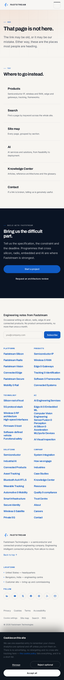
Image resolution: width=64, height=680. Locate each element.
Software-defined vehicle (13, 434)
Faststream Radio (13, 360)
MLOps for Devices (44, 433)
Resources (40, 486)
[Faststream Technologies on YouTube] (15, 596)
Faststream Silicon (14, 353)
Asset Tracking (12, 473)
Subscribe (52, 335)
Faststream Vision (13, 366)
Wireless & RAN (42, 360)
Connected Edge (13, 372)
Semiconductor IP (44, 353)
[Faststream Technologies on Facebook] (31, 596)
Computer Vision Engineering (43, 415)
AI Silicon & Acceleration (41, 428)
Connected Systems (45, 385)
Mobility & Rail (11, 385)
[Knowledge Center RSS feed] (47, 596)
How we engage (42, 461)
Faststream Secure (14, 379)
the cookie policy (28, 653)
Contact (38, 517)
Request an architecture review (32, 278)
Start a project (32, 269)
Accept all (32, 673)
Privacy (7, 610)
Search (35, 618)
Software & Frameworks (47, 379)
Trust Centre (41, 498)
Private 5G (9, 517)
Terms (28, 610)
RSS (44, 618)
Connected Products (15, 467)
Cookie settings (10, 618)
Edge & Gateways (43, 366)
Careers (38, 511)
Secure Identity (12, 505)
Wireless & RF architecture (11, 415)
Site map (24, 618)
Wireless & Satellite (14, 511)
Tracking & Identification (47, 372)
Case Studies (41, 473)
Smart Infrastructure (14, 498)
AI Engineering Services (47, 400)
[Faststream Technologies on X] (23, 596)
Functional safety (13, 438)
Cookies (18, 610)
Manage (16, 664)
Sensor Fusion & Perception (43, 422)
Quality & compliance (45, 492)
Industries (39, 467)
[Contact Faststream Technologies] (55, 596)
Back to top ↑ (10, 555)
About (37, 505)
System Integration (44, 454)
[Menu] (57, 4)
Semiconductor (12, 454)
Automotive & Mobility (15, 492)
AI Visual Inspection (45, 439)
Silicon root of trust (14, 400)
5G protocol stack (13, 406)
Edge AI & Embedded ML (45, 408)
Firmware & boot (12, 425)
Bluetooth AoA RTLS (15, 479)
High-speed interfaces (16, 419)
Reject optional (45, 664)
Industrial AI (10, 461)
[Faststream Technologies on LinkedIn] (7, 596)
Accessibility (39, 610)
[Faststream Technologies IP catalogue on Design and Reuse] (39, 596)
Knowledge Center (44, 479)
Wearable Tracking (14, 486)
